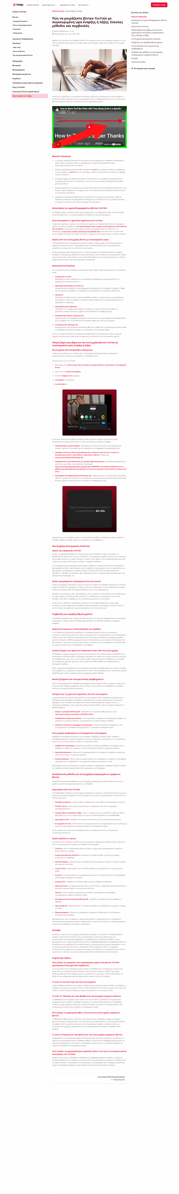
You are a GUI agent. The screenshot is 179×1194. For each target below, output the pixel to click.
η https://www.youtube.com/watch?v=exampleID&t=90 (80, 231)
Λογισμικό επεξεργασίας (22, 39)
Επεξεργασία (17, 33)
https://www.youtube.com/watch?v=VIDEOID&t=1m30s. (74, 714)
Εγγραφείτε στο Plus (67, 5)
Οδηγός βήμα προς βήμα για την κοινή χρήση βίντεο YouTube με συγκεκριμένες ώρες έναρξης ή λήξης (147, 33)
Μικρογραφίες (18, 70)
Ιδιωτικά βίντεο (19, 51)
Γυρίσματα (17, 29)
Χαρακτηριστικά (48, 5)
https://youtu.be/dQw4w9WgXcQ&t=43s (69, 457)
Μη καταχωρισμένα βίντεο (23, 55)
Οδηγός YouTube (33, 5)
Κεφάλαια (16, 78)
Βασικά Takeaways (139, 17)
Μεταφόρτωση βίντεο (21, 74)
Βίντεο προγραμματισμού (22, 25)
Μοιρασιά (16, 65)
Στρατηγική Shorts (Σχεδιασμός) (25, 91)
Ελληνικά (84, 5)
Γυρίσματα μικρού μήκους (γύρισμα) (27, 83)
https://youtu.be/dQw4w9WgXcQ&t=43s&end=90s (73, 466)
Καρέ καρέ (17, 47)
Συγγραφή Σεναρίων (20, 21)
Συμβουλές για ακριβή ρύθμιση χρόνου (147, 42)
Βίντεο (15, 17)
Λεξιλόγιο (16, 43)
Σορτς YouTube (18, 87)
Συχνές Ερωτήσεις (138, 62)
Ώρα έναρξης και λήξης (22, 96)
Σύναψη (134, 58)
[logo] (17, 4)
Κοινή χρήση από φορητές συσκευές (145, 39)
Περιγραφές (17, 61)
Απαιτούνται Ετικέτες (140, 26)
